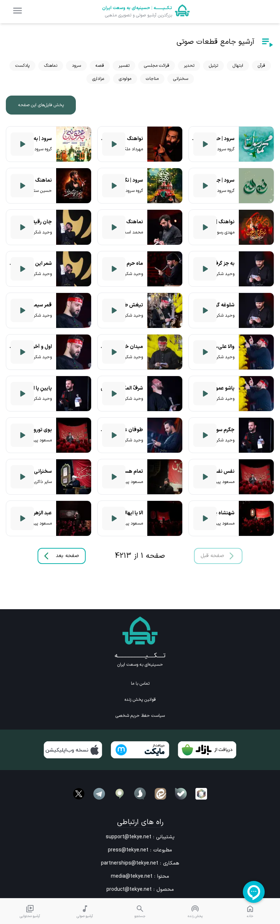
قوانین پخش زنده (140, 699)
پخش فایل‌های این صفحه (41, 105)
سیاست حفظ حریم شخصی (140, 715)
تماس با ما (140, 683)
